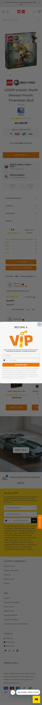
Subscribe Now (21, 365)
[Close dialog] (39, 324)
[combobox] (5, 360)
